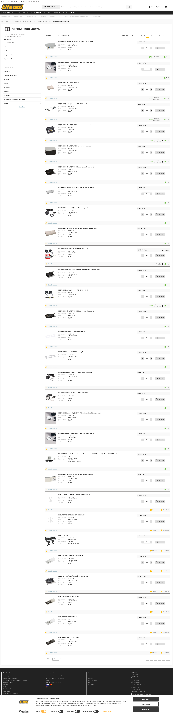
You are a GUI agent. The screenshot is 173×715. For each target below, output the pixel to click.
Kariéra (49, 12)
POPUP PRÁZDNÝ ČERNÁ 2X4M (68, 637)
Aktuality (90, 682)
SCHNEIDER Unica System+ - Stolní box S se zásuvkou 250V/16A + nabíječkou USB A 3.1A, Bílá (87, 454)
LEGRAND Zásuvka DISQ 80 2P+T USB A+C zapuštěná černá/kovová (79, 413)
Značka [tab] (6, 51)
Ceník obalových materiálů (10, 693)
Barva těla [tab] (6, 79)
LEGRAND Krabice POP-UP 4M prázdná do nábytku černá (76, 167)
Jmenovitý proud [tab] (8, 67)
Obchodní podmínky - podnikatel (55, 676)
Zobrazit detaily (107, 711)
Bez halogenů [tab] (7, 87)
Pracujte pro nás (92, 680)
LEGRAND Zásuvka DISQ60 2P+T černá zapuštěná (73, 208)
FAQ (4, 687)
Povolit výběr (146, 704)
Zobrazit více (22, 107)
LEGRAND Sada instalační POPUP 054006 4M (72, 104)
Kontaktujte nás (7, 676)
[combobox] (93, 7)
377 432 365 (14, 1)
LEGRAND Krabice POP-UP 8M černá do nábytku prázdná (76, 311)
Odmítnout (145, 709)
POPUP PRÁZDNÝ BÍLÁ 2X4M (67, 617)
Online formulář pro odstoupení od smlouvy (15, 680)
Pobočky (5, 684)
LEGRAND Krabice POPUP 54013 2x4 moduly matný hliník (76, 187)
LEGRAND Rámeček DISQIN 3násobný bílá (71, 331)
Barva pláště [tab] (7, 95)
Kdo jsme (90, 678)
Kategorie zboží (6, 12)
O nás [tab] (90, 673)
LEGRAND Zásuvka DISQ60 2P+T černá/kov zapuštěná (75, 372)
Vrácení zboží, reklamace (10, 678)
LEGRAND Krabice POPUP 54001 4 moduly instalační (74, 146)
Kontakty (72, 12)
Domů (3, 21)
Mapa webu (6, 691)
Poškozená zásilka (8, 682)
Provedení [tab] (6, 91)
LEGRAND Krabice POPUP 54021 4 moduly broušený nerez (76, 83)
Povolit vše (145, 699)
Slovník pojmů (7, 689)
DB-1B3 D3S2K (63, 535)
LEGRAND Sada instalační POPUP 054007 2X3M (73, 248)
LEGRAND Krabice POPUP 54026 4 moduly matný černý (75, 125)
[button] (51, 57)
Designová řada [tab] (8, 55)
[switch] (60, 711)
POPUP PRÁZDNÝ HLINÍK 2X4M (68, 596)
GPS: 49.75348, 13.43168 (138, 684)
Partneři (38, 12)
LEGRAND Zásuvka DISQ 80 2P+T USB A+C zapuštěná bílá (76, 433)
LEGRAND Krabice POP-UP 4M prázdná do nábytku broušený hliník (79, 269)
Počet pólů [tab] (7, 71)
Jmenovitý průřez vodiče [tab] (10, 75)
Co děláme (91, 676)
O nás (18, 12)
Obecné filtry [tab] (7, 39)
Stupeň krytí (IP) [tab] (8, 59)
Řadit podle (125, 35)
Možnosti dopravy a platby (53, 682)
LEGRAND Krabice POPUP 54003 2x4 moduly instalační (75, 474)
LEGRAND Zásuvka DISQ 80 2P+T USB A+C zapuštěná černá (76, 62)
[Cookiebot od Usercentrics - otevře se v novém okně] (24, 711)
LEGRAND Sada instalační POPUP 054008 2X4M (73, 290)
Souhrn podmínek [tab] (51, 673)
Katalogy (55, 12)
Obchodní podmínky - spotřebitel (55, 678)
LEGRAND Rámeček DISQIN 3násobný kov (71, 352)
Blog (44, 12)
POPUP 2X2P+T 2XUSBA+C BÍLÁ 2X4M (70, 556)
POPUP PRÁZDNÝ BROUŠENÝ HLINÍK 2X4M (72, 515)
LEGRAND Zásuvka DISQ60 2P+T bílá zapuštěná (73, 392)
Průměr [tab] (6, 103)
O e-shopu (91, 684)
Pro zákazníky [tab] (7, 673)
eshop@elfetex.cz (24, 1)
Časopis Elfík (63, 12)
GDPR (47, 680)
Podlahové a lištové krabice (44, 21)
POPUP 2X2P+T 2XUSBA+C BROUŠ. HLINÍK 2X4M (74, 494)
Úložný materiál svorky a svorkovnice (25, 21)
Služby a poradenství (28, 12)
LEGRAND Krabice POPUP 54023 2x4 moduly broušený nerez (77, 228)
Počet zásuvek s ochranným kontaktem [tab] (14, 99)
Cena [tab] (5, 46)
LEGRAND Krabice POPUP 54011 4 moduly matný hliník (75, 41)
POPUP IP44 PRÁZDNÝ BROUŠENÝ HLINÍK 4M (73, 576)
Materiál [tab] (6, 83)
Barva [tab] (5, 63)
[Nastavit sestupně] (144, 35)
